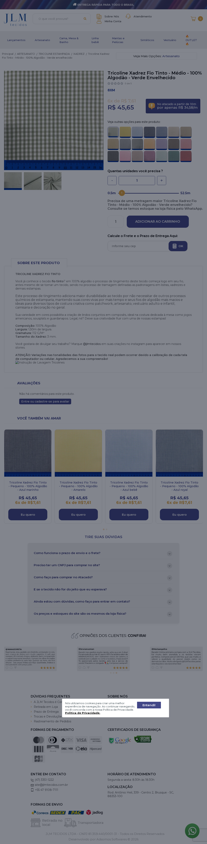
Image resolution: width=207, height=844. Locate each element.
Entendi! (149, 705)
